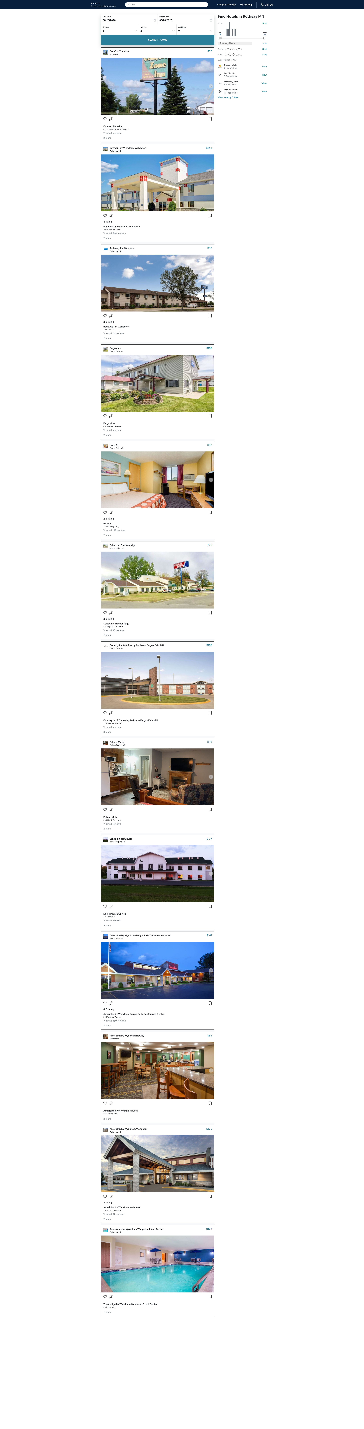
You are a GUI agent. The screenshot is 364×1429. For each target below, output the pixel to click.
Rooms (106, 27)
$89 (209, 1035)
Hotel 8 (113, 445)
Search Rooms (157, 40)
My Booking (246, 5)
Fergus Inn (115, 348)
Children (182, 27)
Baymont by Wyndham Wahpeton (128, 148)
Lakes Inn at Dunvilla (121, 838)
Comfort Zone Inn (119, 51)
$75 (209, 545)
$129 (209, 1229)
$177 (209, 838)
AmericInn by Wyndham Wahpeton (128, 1128)
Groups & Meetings (226, 5)
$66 (209, 51)
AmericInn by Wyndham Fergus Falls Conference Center (140, 935)
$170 (209, 1128)
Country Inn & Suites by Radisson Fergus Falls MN (137, 645)
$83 (209, 248)
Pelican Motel (117, 742)
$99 (209, 741)
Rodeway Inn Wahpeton (122, 248)
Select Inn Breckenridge (122, 545)
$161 (209, 935)
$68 (209, 444)
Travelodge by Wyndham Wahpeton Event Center (136, 1229)
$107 (209, 348)
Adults (143, 27)
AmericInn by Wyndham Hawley (127, 1035)
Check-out (164, 17)
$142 (209, 147)
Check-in (107, 17)
